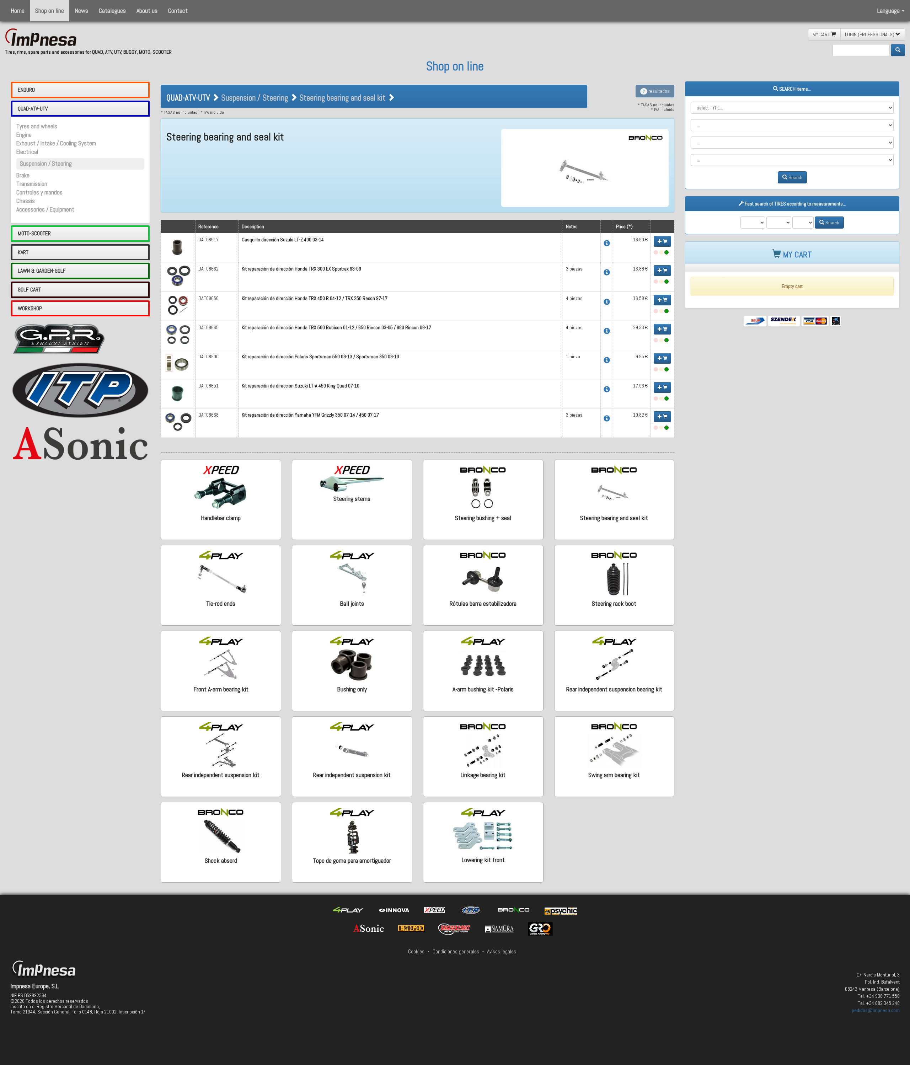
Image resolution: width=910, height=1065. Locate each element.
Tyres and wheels (36, 126)
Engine (24, 135)
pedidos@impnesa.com (876, 1010)
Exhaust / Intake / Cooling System (56, 143)
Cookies (416, 951)
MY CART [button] (822, 34)
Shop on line (49, 10)
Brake (23, 175)
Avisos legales (501, 951)
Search (794, 177)
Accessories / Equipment (45, 209)
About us (146, 10)
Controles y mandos (39, 192)
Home (18, 10)
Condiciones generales (456, 951)
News (81, 10)
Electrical (27, 152)
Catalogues (112, 10)
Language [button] (889, 10)
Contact (178, 10)
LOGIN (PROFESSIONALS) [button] (870, 34)
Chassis (25, 201)
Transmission (31, 184)
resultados (656, 91)
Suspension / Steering (46, 163)
